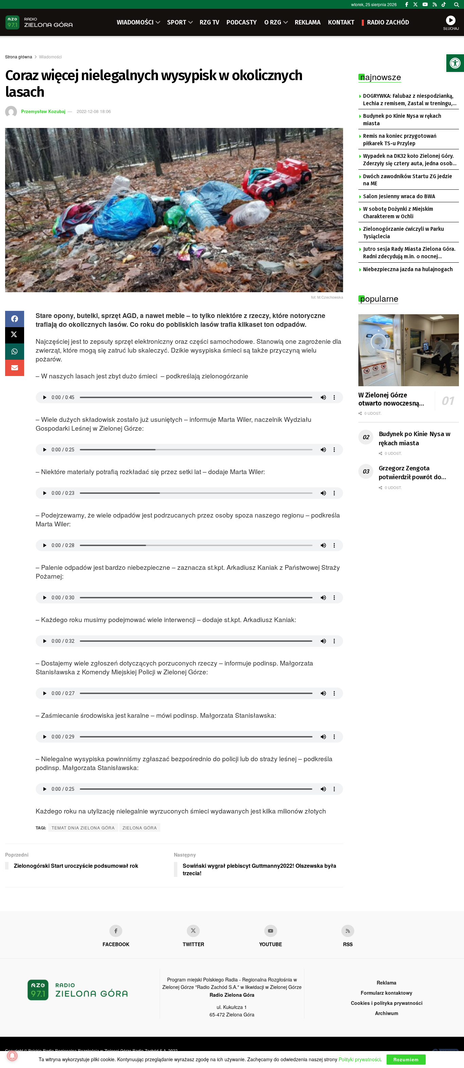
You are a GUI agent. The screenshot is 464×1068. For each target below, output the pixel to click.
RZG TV (209, 22)
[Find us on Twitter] (415, 4)
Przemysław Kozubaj (43, 111)
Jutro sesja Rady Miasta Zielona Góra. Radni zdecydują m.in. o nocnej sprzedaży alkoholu (409, 253)
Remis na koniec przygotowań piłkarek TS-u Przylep (399, 140)
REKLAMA (308, 22)
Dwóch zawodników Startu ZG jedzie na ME (407, 180)
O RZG (272, 22)
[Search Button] (456, 4)
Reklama (386, 982)
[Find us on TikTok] (444, 4)
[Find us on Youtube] (270, 931)
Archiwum (386, 1013)
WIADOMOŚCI (135, 22)
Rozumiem (406, 1059)
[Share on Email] (14, 368)
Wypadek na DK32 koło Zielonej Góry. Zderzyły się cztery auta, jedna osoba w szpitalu (409, 160)
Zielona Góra (140, 827)
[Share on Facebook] (14, 319)
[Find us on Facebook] (406, 4)
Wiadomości (50, 56)
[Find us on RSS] (435, 4)
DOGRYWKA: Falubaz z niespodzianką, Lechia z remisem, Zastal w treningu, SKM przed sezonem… (408, 100)
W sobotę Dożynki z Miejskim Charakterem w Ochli (398, 213)
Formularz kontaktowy (386, 992)
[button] (455, 63)
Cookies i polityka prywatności (387, 1002)
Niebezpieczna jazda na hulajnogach (408, 269)
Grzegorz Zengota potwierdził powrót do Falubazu (410, 473)
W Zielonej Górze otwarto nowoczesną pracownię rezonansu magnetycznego (389, 399)
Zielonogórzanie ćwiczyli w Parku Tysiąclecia (403, 233)
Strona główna (18, 56)
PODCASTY (242, 22)
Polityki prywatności (359, 1059)
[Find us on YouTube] (425, 4)
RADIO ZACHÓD (388, 22)
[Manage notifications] (12, 1055)
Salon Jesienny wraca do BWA (399, 196)
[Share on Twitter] (14, 335)
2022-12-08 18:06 (94, 111)
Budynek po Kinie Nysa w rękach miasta (402, 120)
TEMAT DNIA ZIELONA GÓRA (83, 827)
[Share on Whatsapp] (14, 351)
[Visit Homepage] (39, 22)
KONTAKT (341, 22)
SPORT (176, 22)
